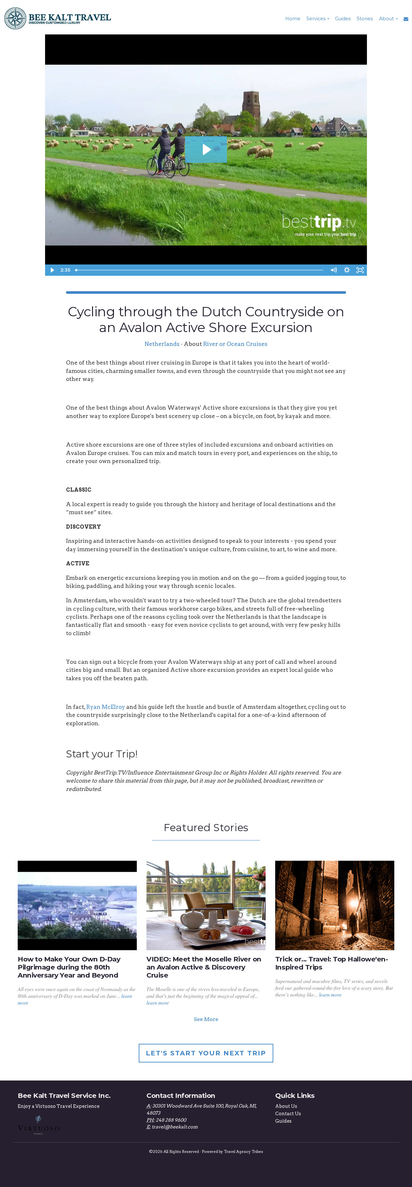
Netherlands (162, 343)
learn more (157, 1002)
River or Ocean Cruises (235, 343)
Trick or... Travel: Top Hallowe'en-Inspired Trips (331, 963)
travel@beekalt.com (175, 1127)
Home (292, 19)
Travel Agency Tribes (243, 1151)
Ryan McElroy (105, 707)
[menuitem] (292, 18)
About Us (286, 1106)
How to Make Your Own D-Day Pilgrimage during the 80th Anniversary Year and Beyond (69, 967)
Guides (343, 19)
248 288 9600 (171, 1120)
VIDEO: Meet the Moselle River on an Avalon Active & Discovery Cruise (203, 967)
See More (206, 1019)
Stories (365, 19)
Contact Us (288, 1114)
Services (315, 19)
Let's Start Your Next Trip (206, 1053)
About (386, 19)
